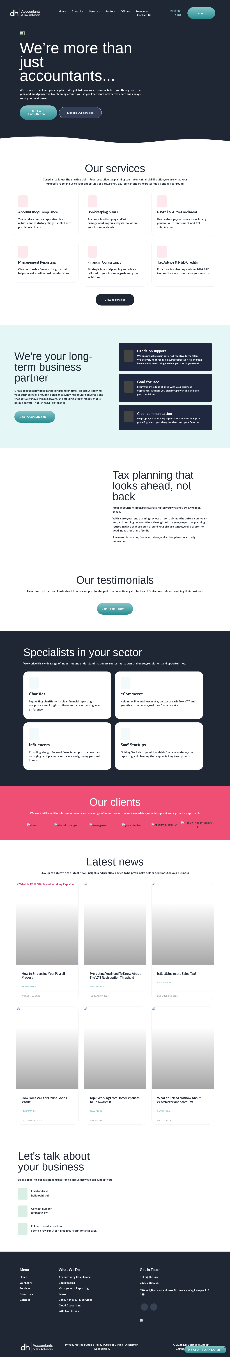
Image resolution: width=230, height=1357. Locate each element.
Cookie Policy (93, 1344)
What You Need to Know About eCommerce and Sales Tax (179, 1100)
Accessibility (102, 1348)
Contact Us (144, 15)
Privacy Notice (74, 1344)
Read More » (29, 986)
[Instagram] (144, 1307)
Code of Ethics (113, 1344)
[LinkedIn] (153, 1307)
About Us (78, 11)
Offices (125, 11)
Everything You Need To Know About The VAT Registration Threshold (115, 976)
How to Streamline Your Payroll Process (43, 976)
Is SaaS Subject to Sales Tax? (176, 974)
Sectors (110, 11)
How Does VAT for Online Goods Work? (44, 1100)
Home (62, 11)
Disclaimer (131, 1344)
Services (94, 11)
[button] (205, 1349)
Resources (142, 11)
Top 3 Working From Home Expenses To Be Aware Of (114, 1100)
